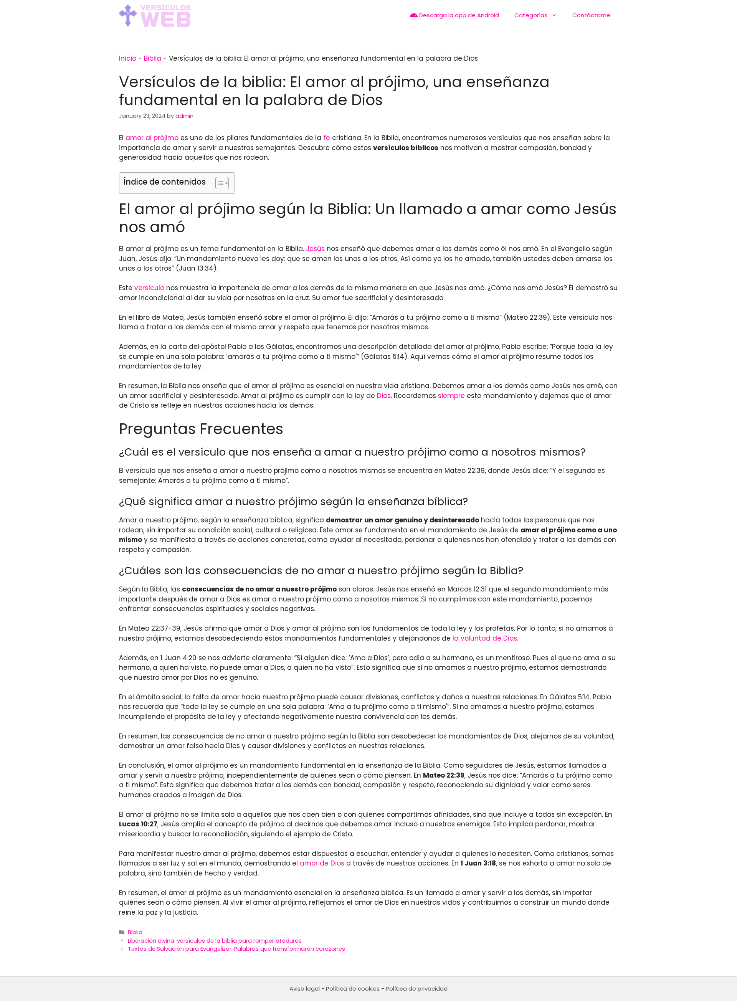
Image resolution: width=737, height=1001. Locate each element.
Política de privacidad (417, 988)
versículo (149, 287)
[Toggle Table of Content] (218, 183)
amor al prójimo (152, 137)
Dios (384, 395)
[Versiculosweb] (154, 15)
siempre (451, 395)
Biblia (152, 58)
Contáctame (591, 15)
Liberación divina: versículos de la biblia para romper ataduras (215, 941)
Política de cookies (353, 988)
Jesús (315, 248)
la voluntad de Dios (485, 638)
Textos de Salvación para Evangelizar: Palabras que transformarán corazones (236, 949)
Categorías (530, 15)
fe (326, 137)
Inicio (127, 58)
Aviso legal (304, 988)
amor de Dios (322, 863)
